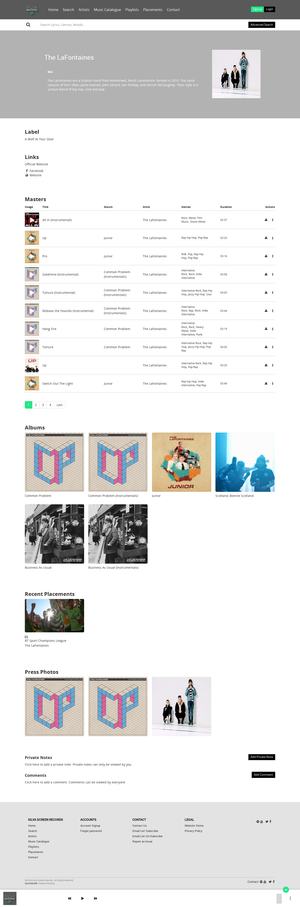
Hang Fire (49, 329)
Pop (190, 254)
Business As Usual (38, 567)
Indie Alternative (191, 276)
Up (44, 238)
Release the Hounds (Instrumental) (68, 310)
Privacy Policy (193, 831)
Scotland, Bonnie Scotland (234, 496)
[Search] (28, 24)
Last (60, 405)
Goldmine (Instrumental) (60, 274)
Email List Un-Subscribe (147, 836)
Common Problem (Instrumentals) (113, 496)
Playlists (132, 9)
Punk (199, 334)
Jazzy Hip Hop (196, 294)
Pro (44, 256)
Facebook (36, 171)
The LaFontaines (155, 220)
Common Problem (117, 329)
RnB (183, 254)
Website (35, 175)
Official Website (36, 164)
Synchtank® (31, 883)
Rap (191, 310)
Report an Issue (142, 841)
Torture (47, 347)
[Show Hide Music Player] (286, 890)
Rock (184, 218)
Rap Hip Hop (189, 238)
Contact (173, 9)
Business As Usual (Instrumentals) (113, 567)
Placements (153, 9)
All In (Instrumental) (57, 220)
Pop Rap (203, 238)
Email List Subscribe (145, 831)
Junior (108, 238)
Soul (208, 294)
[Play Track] (32, 220)
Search (68, 9)
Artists (84, 9)
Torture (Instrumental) (58, 292)
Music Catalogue (107, 9)
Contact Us (139, 826)
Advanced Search (262, 25)
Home (53, 9)
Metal (192, 218)
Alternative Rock (191, 290)
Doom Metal (197, 222)
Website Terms (194, 826)
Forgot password (91, 831)
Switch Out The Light (57, 383)
